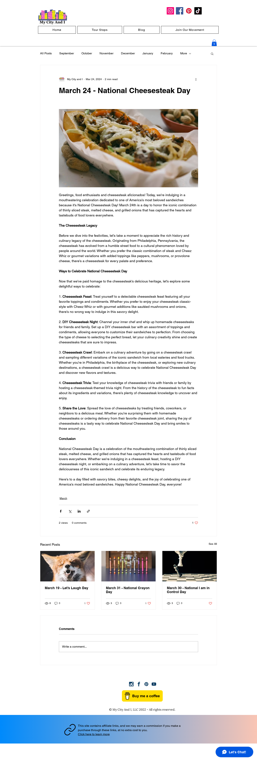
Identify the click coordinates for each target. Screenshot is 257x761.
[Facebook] (179, 10)
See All (213, 543)
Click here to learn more (94, 734)
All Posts (46, 53)
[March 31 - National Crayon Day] (128, 566)
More (183, 53)
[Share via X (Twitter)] (70, 511)
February (167, 53)
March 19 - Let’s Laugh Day (66, 588)
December (128, 53)
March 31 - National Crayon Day (128, 590)
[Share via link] (88, 511)
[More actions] (196, 79)
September (66, 53)
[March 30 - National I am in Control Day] (189, 566)
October (86, 53)
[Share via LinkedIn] (79, 511)
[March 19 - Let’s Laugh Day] (67, 566)
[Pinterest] (188, 10)
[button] (214, 42)
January (147, 53)
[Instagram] (170, 10)
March (63, 498)
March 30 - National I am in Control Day (188, 590)
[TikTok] (198, 10)
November (106, 53)
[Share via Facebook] (60, 511)
